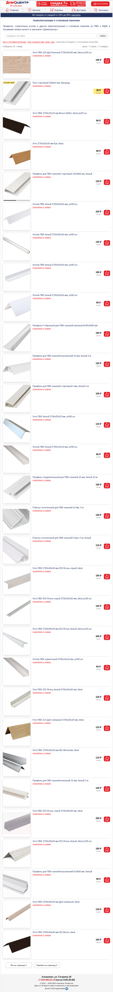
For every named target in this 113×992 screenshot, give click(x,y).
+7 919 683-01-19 (47, 980)
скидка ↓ (104, 46)
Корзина (59, 10)
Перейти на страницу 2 (46, 965)
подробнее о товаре (42, 55)
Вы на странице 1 (19, 965)
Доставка (81, 10)
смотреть (76, 15)
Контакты (103, 10)
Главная (14, 10)
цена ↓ (94, 46)
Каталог (37, 10)
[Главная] (17, 3)
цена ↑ (85, 46)
